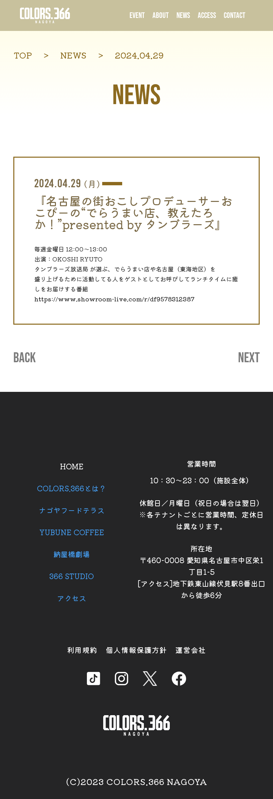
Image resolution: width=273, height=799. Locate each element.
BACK (24, 358)
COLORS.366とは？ (71, 488)
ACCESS (207, 15)
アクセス (71, 597)
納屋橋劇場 (71, 554)
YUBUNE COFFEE (71, 532)
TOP (23, 55)
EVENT (137, 15)
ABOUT (160, 15)
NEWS (183, 15)
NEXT (249, 358)
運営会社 (190, 649)
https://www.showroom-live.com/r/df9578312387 (114, 298)
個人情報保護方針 (136, 649)
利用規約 (82, 649)
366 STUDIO (71, 575)
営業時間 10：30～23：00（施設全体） (201, 471)
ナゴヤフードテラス (72, 510)
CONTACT (234, 15)
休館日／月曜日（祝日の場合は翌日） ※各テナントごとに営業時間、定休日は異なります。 (201, 514)
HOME (72, 466)
